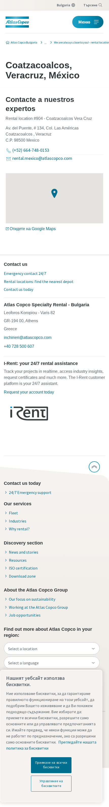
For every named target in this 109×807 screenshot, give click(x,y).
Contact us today (18, 289)
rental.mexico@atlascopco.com (42, 158)
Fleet (13, 512)
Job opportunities (25, 615)
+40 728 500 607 (19, 346)
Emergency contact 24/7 (25, 273)
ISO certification (23, 568)
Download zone (22, 576)
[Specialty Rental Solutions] (44, 42)
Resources (18, 560)
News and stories (23, 552)
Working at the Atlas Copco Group (38, 607)
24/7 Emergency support (30, 492)
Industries (17, 521)
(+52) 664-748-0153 (30, 150)
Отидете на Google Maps (33, 229)
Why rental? (19, 528)
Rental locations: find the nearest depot (39, 281)
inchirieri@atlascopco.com (27, 337)
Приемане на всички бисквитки (51, 764)
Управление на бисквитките (51, 783)
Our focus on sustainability (32, 599)
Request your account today (29, 392)
